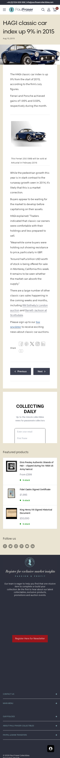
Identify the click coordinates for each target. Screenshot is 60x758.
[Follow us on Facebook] (5, 546)
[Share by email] (38, 344)
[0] (55, 9)
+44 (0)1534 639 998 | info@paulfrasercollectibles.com (30, 2)
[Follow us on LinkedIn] (33, 546)
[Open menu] (4, 10)
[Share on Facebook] (21, 344)
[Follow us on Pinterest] (22, 546)
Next (40, 371)
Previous (22, 371)
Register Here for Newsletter (30, 638)
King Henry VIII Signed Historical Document (36, 511)
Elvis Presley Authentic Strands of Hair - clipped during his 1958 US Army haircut (36, 466)
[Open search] (43, 9)
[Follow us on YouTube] (27, 546)
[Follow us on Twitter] (10, 546)
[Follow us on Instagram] (16, 546)
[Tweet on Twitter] (32, 344)
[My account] (48, 9)
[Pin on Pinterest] (26, 344)
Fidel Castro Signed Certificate (35, 489)
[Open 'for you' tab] (50, 748)
